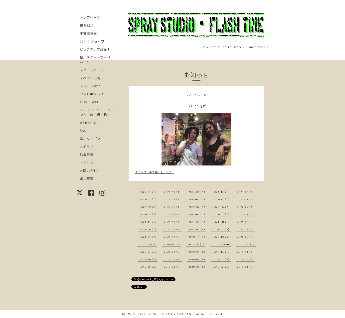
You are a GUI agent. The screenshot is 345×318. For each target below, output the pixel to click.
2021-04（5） (197, 229)
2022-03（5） (173, 214)
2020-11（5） (197, 237)
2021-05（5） (173, 229)
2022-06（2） (222, 207)
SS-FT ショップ (92, 41)
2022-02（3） (197, 214)
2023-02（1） (173, 199)
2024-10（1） (173, 192)
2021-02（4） (246, 229)
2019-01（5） (246, 266)
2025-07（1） (149, 192)
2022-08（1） (173, 207)
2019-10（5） (149, 259)
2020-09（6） (246, 237)
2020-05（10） (221, 244)
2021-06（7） (149, 229)
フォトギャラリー (93, 94)
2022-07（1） (197, 207)
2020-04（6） (247, 244)
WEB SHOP (88, 123)
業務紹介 (86, 25)
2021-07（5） (246, 222)
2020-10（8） (222, 237)
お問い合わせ (90, 170)
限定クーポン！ (92, 139)
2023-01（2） (197, 199)
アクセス (86, 162)
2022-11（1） (246, 199)
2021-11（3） (149, 222)
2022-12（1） (222, 199)
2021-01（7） (149, 237)
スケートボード (92, 70)
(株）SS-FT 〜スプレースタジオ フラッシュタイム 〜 (163, 314)
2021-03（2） (222, 229)
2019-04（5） (173, 266)
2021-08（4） (222, 222)
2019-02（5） (222, 266)
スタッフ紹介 (90, 86)
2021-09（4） (197, 222)
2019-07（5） (222, 259)
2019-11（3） (246, 252)
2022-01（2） (222, 214)
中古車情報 (88, 33)
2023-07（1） (246, 192)
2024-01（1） (197, 192)
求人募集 (86, 178)
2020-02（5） (173, 252)
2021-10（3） (173, 222)
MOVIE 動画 (89, 102)
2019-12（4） (222, 252)
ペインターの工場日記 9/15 (154, 172)
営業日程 (86, 155)
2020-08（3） (148, 244)
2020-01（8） (197, 252)
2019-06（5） (246, 259)
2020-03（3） (149, 252)
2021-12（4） (246, 214)
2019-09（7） (173, 259)
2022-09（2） (149, 207)
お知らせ (86, 147)
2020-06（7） (196, 244)
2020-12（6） (173, 237)
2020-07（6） (172, 244)
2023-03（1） (149, 199)
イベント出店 (90, 78)
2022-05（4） (246, 207)
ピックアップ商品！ (95, 49)
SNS (83, 131)
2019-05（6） (149, 266)
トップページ (90, 17)
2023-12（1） (222, 192)
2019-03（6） (197, 266)
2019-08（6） (197, 259)
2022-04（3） (149, 214)
